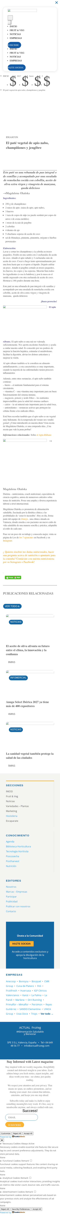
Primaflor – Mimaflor (17, 1004)
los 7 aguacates (26, 537)
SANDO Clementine (30, 1009)
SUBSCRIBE (14, 45)
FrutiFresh (11, 990)
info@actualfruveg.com (36, 1045)
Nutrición (11, 866)
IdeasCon (12, 137)
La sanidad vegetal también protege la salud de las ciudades (30, 756)
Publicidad (11, 901)
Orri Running (35, 999)
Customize (5, 1133)
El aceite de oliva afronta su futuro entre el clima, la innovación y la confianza (28, 650)
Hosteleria (11, 816)
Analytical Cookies (11, 1178)
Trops (34, 1013)
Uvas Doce (22, 1013)
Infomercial (18, 677)
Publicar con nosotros (18, 906)
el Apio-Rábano (44, 434)
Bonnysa (23, 981)
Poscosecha (12, 856)
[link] (9, 158)
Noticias (15, 34)
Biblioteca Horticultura (18, 846)
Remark (25, 1160)
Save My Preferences (21, 1209)
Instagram (7, 540)
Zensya (24, 518)
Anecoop (11, 981)
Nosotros (11, 886)
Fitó (39, 986)
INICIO (13, 26)
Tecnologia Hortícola (17, 851)
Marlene (19, 999)
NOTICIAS (15, 622)
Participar (11, 896)
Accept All (28, 1133)
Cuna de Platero (25, 986)
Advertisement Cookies (14, 1191)
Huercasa (25, 990)
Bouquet (36, 981)
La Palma (36, 995)
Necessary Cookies (12, 1143)
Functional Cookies (12, 1160)
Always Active (27, 1143)
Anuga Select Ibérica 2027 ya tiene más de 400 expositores (27, 704)
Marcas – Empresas (16, 891)
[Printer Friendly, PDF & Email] (13, 577)
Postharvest (12, 861)
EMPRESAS (16, 37)
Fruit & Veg (17, 30)
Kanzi (25, 995)
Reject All (17, 1133)
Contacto (11, 911)
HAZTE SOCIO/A (17, 67)
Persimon (37, 1004)
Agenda (10, 841)
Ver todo (11, 606)
